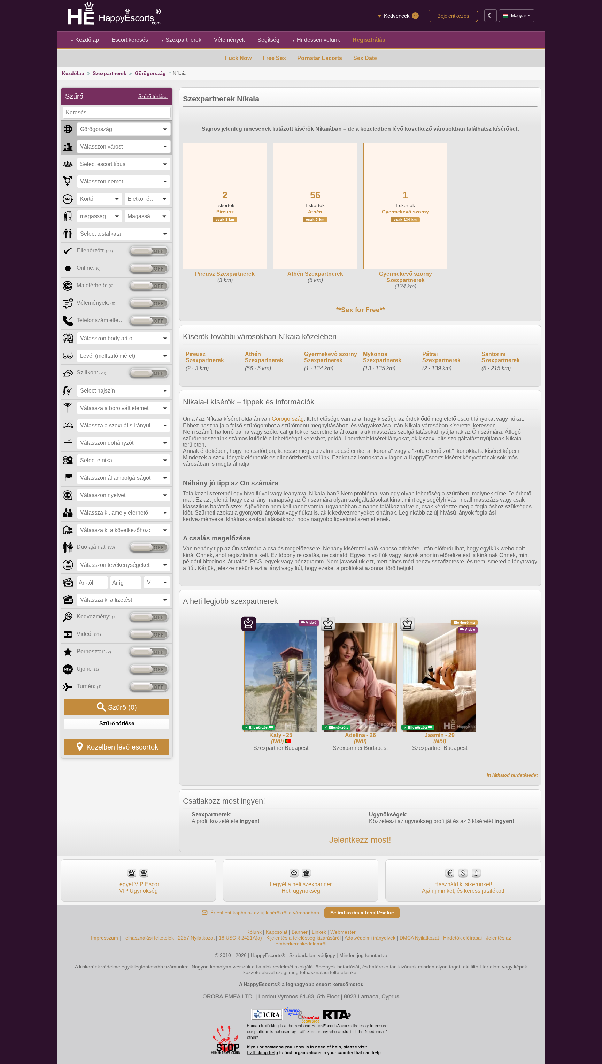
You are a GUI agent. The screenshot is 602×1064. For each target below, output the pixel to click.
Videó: (89, 634)
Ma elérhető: (95, 285)
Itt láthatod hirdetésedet (512, 775)
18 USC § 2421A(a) (240, 938)
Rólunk (254, 932)
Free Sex (274, 58)
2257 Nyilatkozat (196, 938)
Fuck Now (238, 58)
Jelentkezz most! (360, 839)
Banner (300, 932)
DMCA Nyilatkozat (419, 938)
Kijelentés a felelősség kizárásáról (303, 938)
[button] (124, 129)
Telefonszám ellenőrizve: (101, 320)
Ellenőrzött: (95, 250)
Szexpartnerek (181, 40)
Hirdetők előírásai (462, 938)
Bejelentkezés (453, 16)
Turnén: (89, 686)
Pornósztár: (94, 651)
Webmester (343, 932)
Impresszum (104, 938)
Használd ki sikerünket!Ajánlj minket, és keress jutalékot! (463, 887)
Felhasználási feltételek (148, 938)
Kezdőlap (84, 40)
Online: (89, 268)
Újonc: (88, 669)
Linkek (319, 932)
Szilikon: (91, 372)
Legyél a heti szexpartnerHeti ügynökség (301, 887)
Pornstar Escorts (319, 58)
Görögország (150, 73)
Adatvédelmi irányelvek (370, 938)
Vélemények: (96, 303)
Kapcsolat (276, 932)
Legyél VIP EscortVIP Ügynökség (138, 887)
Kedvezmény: (97, 617)
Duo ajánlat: (96, 547)
